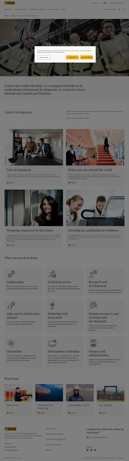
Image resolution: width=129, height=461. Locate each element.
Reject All (72, 57)
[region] (65, 54)
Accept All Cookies (86, 57)
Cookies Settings (43, 57)
